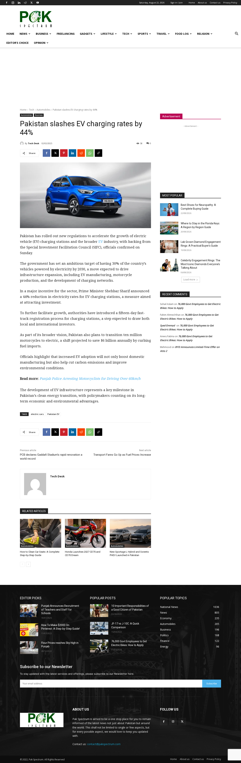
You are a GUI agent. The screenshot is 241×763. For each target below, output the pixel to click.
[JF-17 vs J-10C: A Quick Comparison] (99, 628)
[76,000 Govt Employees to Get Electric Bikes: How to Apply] (99, 646)
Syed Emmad (167, 325)
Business (42, 33)
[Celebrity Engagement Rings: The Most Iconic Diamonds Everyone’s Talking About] (169, 265)
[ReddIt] (81, 153)
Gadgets (86, 33)
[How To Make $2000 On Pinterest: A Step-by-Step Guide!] (29, 629)
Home (192, 2)
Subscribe (211, 683)
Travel (161, 33)
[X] (31, 2)
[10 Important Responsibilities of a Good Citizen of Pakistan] (99, 610)
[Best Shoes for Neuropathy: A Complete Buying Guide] (169, 209)
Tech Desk (33, 143)
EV (100, 241)
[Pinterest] (64, 153)
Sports (143, 33)
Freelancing (66, 33)
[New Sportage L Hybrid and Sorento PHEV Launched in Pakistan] (130, 533)
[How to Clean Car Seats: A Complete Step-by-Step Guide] (40, 533)
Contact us (215, 2)
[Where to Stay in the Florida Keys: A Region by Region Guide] (169, 228)
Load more (189, 279)
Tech (125, 33)
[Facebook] (6, 2)
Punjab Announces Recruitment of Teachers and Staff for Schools (60, 609)
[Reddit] (25, 2)
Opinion (39, 43)
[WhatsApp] (90, 153)
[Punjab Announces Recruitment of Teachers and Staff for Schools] (29, 610)
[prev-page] (22, 564)
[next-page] (28, 564)
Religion (203, 33)
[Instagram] (13, 2)
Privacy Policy (230, 2)
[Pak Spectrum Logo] (41, 720)
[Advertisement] (168, 19)
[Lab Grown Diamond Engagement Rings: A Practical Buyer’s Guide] (169, 246)
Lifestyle (107, 33)
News (23, 33)
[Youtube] (37, 2)
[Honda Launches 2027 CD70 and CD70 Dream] (85, 533)
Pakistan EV (53, 414)
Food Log (182, 33)
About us (202, 2)
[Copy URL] (98, 153)
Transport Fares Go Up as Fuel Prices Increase (122, 454)
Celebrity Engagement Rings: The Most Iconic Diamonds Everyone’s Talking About (200, 264)
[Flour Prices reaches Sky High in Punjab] (29, 647)
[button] (236, 34)
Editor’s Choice (17, 43)
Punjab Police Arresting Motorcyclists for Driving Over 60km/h (90, 378)
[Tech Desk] (22, 143)
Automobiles (43, 109)
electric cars (37, 414)
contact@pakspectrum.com (103, 744)
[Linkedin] (19, 2)
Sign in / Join (176, 2)
